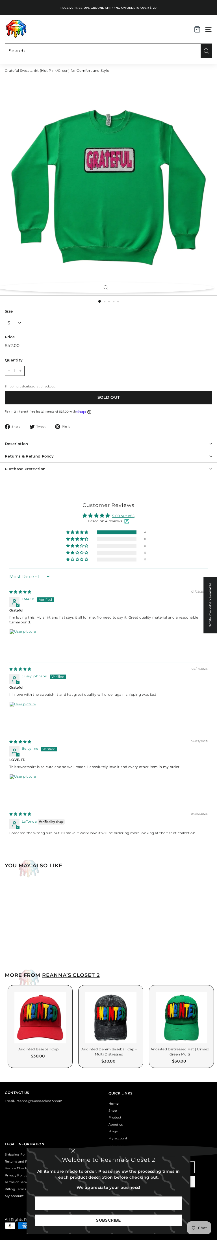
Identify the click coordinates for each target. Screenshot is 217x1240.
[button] (77, 532)
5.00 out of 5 (123, 516)
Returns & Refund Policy (29, 456)
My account (117, 1138)
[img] (20, 592)
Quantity (14, 360)
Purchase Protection (25, 469)
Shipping (12, 386)
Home (113, 1103)
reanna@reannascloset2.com (40, 1101)
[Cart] (197, 29)
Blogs (113, 1131)
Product (114, 1117)
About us (115, 1124)
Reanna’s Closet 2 (71, 975)
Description (16, 443)
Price (10, 337)
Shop (112, 1111)
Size (9, 311)
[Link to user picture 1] (22, 642)
